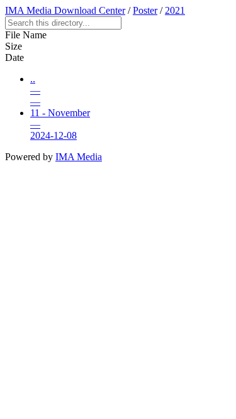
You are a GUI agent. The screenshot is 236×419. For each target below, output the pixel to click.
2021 (175, 10)
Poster (145, 10)
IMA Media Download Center (65, 10)
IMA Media (78, 156)
